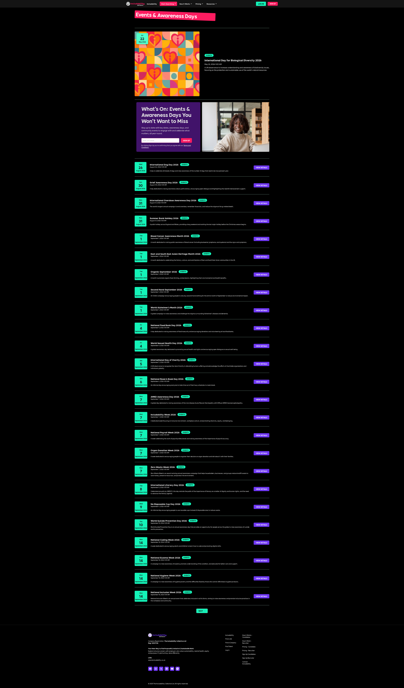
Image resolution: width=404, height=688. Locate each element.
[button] (168, 4)
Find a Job (228, 639)
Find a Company (230, 643)
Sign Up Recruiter (248, 658)
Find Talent (229, 646)
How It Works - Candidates (247, 636)
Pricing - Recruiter (248, 650)
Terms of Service (250, 684)
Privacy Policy (237, 684)
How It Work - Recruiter (247, 642)
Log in (227, 650)
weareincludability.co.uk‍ (156, 660)
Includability (229, 635)
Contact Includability (246, 663)
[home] (135, 4)
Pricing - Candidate (248, 647)
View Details (261, 167)
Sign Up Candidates (249, 654)
